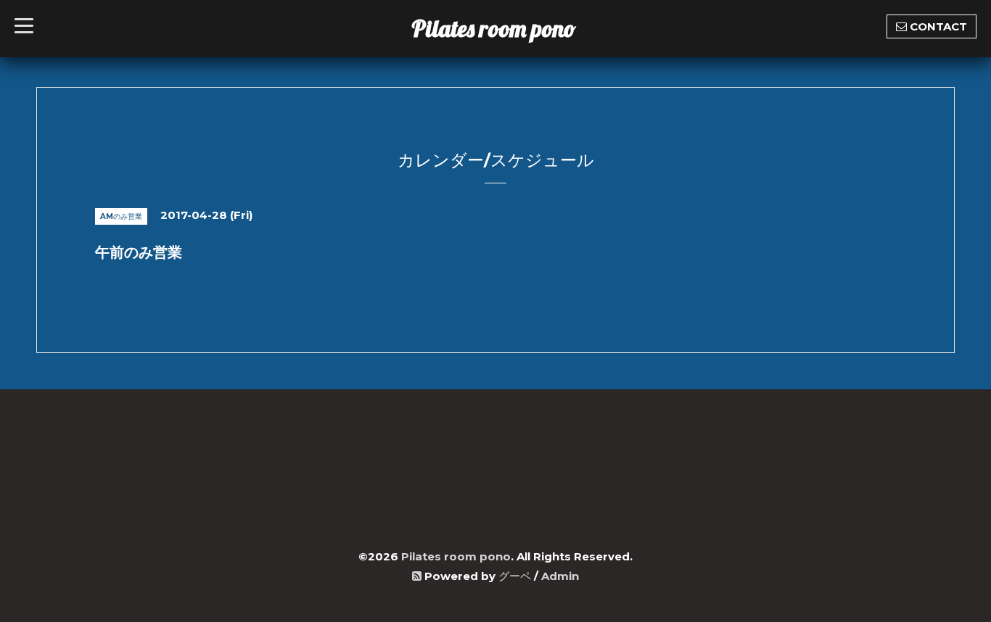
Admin (560, 576)
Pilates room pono (505, 28)
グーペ (514, 576)
